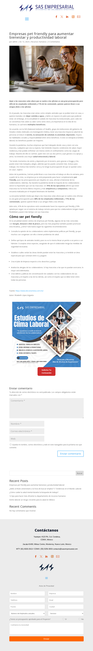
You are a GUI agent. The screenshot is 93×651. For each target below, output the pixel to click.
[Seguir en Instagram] (73, 16)
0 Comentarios (54, 42)
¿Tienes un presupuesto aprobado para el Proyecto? (29, 619)
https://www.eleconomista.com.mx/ (29, 291)
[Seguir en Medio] (79, 17)
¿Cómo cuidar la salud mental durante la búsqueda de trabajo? (33, 492)
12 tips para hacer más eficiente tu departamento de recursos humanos (37, 496)
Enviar (46, 639)
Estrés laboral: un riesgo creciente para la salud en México (32, 500)
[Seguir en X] (62, 17)
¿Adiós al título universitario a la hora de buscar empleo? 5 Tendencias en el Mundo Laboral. (45, 489)
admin (14, 42)
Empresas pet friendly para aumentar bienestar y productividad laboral (36, 485)
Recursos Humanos (38, 42)
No (82, 619)
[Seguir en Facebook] (35, 556)
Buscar (79, 473)
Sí (65, 619)
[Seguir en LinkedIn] (67, 16)
